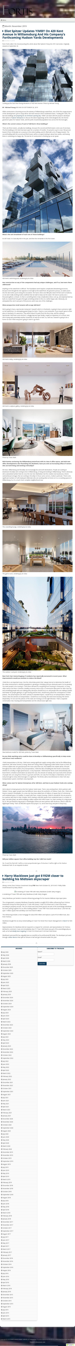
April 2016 (6, 1282)
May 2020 (6, 1140)
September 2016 (8, 1267)
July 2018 (5, 1201)
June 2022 (6, 1064)
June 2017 (6, 1240)
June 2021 (6, 1101)
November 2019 (8, 1155)
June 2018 (6, 1204)
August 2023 (7, 1034)
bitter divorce (13, 937)
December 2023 (8, 1025)
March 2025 (6, 988)
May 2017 (6, 1243)
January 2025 (7, 994)
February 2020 (7, 1149)
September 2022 (8, 1058)
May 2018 (6, 1207)
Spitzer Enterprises (18, 118)
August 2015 (7, 1307)
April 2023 (6, 1043)
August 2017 (7, 1234)
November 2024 (8, 1000)
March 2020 (6, 1146)
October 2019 (7, 1158)
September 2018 (8, 1194)
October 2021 (7, 1088)
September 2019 (8, 1161)
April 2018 (6, 1210)
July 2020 (5, 1134)
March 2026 (6, 961)
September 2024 (8, 1007)
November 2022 (8, 1052)
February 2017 (7, 1252)
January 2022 (7, 1079)
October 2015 (7, 1301)
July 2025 (5, 979)
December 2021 (8, 1082)
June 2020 (6, 1137)
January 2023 (7, 1046)
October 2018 (7, 1191)
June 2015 (6, 1313)
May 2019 (6, 1173)
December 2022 (8, 1049)
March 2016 (6, 1285)
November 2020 (8, 1122)
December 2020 (8, 1119)
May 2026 (6, 955)
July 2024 (5, 1013)
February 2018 (7, 1216)
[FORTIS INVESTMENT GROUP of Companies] (19, 16)
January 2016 (7, 1292)
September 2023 (8, 1031)
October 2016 (7, 1264)
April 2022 (6, 1070)
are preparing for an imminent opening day (27, 116)
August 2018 (7, 1198)
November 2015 (8, 1298)
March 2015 (6, 1319)
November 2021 (8, 1085)
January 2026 (7, 964)
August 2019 (7, 1164)
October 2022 (7, 1055)
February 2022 (7, 1076)
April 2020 (6, 1143)
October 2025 (7, 970)
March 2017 (6, 1249)
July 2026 (5, 952)
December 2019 (8, 1152)
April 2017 (6, 1246)
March (65, 921)
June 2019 (6, 1170)
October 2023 (7, 1028)
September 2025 (8, 973)
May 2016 (6, 1279)
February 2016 (7, 1288)
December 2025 (8, 967)
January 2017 (7, 1255)
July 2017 (5, 1237)
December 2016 (8, 1258)
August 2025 (7, 976)
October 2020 (7, 1125)
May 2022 (6, 1067)
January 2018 (7, 1219)
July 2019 (5, 1167)
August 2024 (7, 1010)
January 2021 (7, 1116)
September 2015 (8, 1304)
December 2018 (8, 1185)
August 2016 (7, 1270)
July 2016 (5, 1273)
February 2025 (7, 991)
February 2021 (7, 1113)
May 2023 (6, 1040)
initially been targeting (19, 931)
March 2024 (6, 1022)
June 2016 (6, 1276)
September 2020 (8, 1128)
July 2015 (5, 1310)
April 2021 (6, 1107)
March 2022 (6, 1073)
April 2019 (6, 1176)
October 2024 (7, 1004)
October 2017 (7, 1228)
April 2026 (6, 958)
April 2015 (6, 1316)
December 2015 (8, 1295)
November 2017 (8, 1225)
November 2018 (8, 1188)
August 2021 (7, 1094)
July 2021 (5, 1097)
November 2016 (8, 1261)
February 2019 (7, 1182)
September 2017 (8, 1231)
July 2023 (5, 1037)
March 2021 (6, 1110)
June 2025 (6, 982)
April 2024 (6, 1019)
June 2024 (6, 1016)
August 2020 (7, 1131)
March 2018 (6, 1213)
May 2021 (6, 1104)
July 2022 (5, 1061)
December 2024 (8, 997)
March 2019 (6, 1179)
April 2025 (6, 985)
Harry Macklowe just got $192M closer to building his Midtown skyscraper (32, 877)
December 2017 (8, 1222)
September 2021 (8, 1091)
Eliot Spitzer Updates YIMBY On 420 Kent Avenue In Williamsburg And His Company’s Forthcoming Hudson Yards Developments (33, 34)
